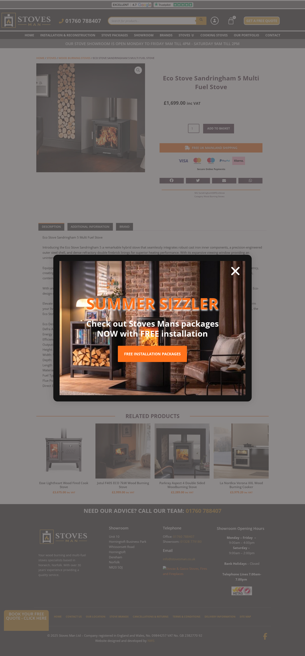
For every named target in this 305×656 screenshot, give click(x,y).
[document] (152, 328)
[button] (235, 271)
